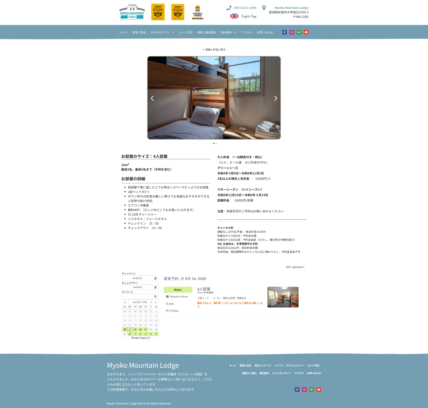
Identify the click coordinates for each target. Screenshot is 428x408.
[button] (152, 98)
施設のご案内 (249, 373)
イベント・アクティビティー (289, 365)
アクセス (246, 32)
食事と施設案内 (206, 32)
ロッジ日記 (185, 32)
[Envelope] (306, 32)
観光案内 (226, 32)
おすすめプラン (160, 32)
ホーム (124, 32)
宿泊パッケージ (263, 365)
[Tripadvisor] (299, 32)
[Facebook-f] (284, 32)
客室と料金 (139, 32)
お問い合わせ (265, 32)
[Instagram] (291, 32)
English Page (249, 16)
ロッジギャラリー (281, 373)
